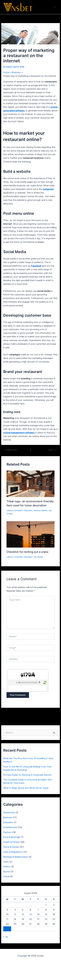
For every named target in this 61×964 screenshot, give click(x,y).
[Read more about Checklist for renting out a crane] (30, 534)
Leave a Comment (15, 510)
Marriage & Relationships (15, 857)
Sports (6, 871)
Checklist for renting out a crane (27, 551)
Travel (6, 876)
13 (30, 914)
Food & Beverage (11, 837)
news (6, 861)
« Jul (5, 936)
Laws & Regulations (13, 852)
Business (28, 510)
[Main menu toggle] (55, 7)
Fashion (7, 832)
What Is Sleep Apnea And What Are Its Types (26, 788)
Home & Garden (40, 510)
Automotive (9, 812)
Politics (6, 866)
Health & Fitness (11, 842)
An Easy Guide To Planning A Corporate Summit (27, 775)
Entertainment (10, 827)
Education (8, 822)
